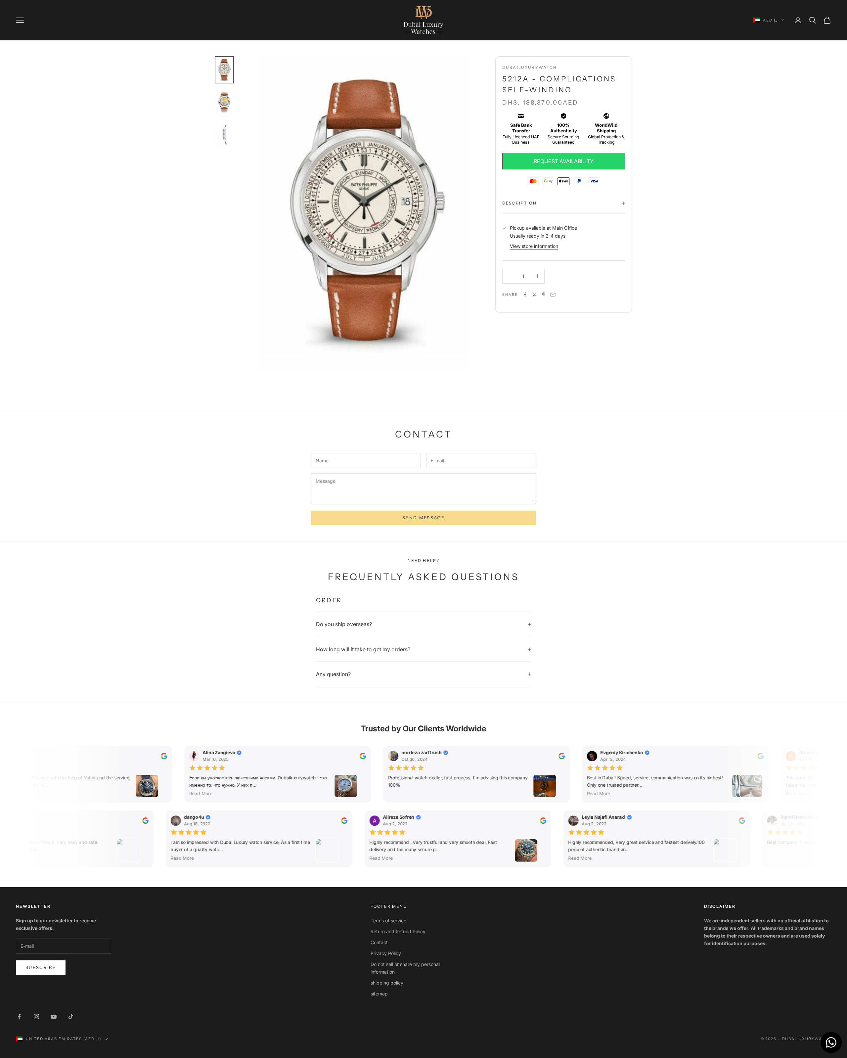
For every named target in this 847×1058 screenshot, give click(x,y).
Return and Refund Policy (398, 931)
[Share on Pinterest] (543, 294)
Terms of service (388, 920)
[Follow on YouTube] (53, 1016)
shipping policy (387, 983)
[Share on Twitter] (534, 294)
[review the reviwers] (161, 756)
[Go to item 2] (224, 102)
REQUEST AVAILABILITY (564, 161)
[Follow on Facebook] (19, 1016)
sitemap (379, 993)
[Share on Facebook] (525, 294)
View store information (534, 246)
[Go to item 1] (224, 69)
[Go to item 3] (224, 134)
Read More (198, 793)
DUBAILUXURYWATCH (529, 67)
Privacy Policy (386, 953)
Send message (423, 517)
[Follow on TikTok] (70, 1016)
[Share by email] (553, 294)
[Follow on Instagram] (36, 1016)
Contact (379, 942)
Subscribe (40, 967)
